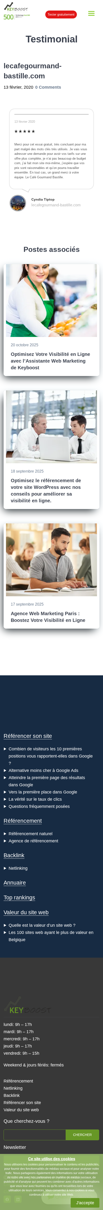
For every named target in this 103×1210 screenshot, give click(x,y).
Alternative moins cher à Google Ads (43, 770)
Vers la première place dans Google (43, 792)
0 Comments (48, 87)
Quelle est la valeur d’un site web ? (42, 925)
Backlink (14, 855)
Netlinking (18, 868)
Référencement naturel (30, 833)
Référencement (23, 821)
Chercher (82, 1135)
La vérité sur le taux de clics (35, 799)
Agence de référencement (33, 841)
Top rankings (19, 897)
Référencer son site (28, 736)
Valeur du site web (26, 912)
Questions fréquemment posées (39, 806)
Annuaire (15, 883)
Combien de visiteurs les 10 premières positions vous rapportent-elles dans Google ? (51, 756)
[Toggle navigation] (91, 13)
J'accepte (85, 1202)
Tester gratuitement (61, 14)
